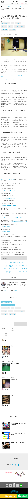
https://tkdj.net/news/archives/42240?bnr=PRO (12, 217)
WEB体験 (22, 3)
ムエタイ (10, 26)
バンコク (18, 23)
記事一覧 (16, 290)
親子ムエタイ (12, 29)
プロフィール (6, 290)
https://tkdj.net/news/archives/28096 (19, 221)
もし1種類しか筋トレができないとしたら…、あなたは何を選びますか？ (15, 272)
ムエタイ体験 (4, 29)
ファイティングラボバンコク (8, 305)
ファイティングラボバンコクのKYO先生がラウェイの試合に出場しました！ (15, 266)
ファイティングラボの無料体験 (7, 179)
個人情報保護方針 (14, 491)
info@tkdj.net (16, 465)
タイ (12, 23)
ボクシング (4, 26)
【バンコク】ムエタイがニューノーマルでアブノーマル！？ (15, 263)
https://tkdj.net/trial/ (6, 226)
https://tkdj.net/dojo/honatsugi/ (8, 190)
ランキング (20, 324)
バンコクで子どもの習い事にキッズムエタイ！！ (12, 79)
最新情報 (9, 6)
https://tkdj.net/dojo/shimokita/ (8, 198)
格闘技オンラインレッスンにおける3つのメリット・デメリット (15, 269)
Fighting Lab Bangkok (18, 6)
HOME (4, 6)
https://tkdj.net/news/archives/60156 (9, 211)
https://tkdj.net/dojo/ (6, 231)
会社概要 (14, 490)
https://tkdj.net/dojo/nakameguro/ (9, 205)
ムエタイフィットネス (19, 26)
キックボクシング (5, 23)
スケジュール (17, 3)
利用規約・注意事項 (14, 492)
